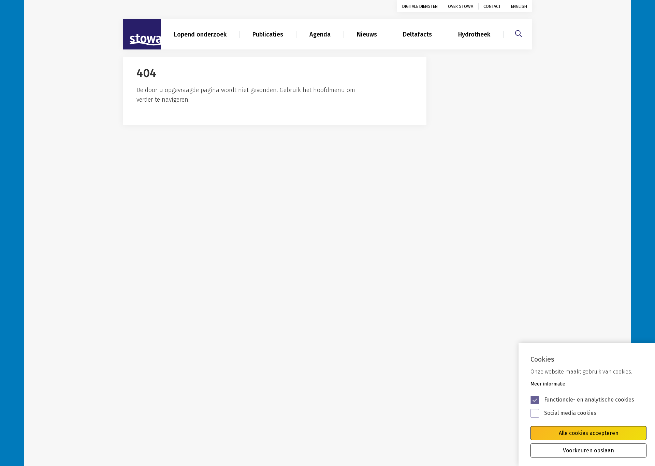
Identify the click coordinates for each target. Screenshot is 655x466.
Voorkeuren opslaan (588, 450)
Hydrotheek (474, 34)
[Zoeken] (518, 33)
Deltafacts (417, 34)
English (519, 6)
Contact (492, 6)
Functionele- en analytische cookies (589, 399)
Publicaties (267, 34)
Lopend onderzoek (200, 34)
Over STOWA (460, 6)
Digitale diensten (420, 6)
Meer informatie (547, 384)
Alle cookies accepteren (588, 433)
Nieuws (367, 34)
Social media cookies (570, 413)
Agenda (320, 34)
